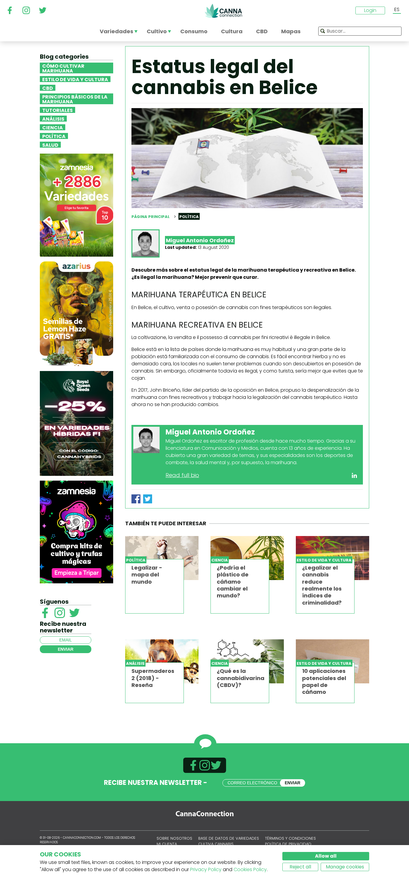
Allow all (326, 856)
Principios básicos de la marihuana (74, 98)
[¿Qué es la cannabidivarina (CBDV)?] (247, 661)
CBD (47, 88)
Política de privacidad (288, 844)
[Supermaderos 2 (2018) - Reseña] (162, 661)
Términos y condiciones (290, 838)
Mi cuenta (167, 844)
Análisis (53, 119)
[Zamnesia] (76, 204)
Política (54, 136)
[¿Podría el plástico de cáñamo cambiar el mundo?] (247, 558)
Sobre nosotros (174, 838)
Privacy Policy (206, 869)
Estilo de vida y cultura (75, 79)
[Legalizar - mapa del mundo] (162, 558)
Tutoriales (57, 110)
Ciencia (52, 127)
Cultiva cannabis (216, 844)
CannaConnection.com (223, 10)
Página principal (150, 217)
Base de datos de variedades (228, 838)
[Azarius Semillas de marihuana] (76, 313)
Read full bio (182, 475)
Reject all (300, 866)
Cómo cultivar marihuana (63, 68)
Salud (50, 145)
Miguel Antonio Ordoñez (200, 240)
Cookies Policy (250, 869)
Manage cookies (345, 866)
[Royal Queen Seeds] (76, 423)
